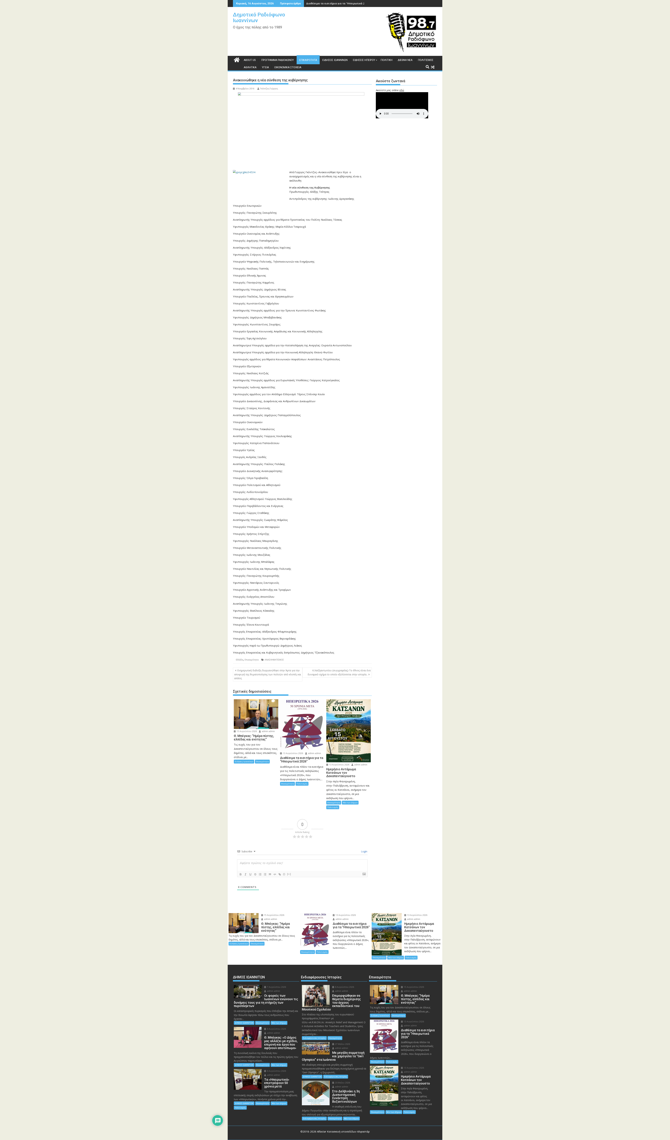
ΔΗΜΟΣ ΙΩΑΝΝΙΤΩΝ (244, 1022)
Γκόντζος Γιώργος (269, 88)
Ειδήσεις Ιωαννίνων (335, 60)
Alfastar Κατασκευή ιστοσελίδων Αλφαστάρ (343, 1131)
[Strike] (255, 874)
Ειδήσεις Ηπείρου (364, 60)
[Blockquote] (269, 874)
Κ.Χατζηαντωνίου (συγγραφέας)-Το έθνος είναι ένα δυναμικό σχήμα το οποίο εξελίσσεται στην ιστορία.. (339, 672)
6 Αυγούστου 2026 (276, 1028)
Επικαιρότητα (308, 60)
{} (284, 874)
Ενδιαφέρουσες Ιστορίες (314, 1038)
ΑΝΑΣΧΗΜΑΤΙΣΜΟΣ (274, 659)
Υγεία (265, 67)
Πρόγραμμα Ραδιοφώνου (277, 60)
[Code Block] (274, 874)
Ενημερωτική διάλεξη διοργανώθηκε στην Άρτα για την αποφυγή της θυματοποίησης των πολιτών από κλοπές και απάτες (267, 674)
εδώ (401, 90)
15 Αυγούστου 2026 (246, 731)
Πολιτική (386, 60)
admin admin (268, 731)
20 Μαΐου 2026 (342, 1082)
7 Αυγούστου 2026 (276, 987)
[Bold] (240, 874)
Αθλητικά (250, 67)
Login (363, 851)
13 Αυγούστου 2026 (292, 753)
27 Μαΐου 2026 (342, 1044)
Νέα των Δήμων (350, 802)
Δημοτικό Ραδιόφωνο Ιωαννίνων (259, 17)
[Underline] (250, 874)
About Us (250, 60)
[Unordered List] (265, 874)
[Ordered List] (260, 874)
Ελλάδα (239, 659)
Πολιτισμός (425, 60)
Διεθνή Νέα (405, 60)
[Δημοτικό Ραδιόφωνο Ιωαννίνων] (236, 59)
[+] (289, 874)
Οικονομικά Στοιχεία (287, 67)
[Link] (279, 874)
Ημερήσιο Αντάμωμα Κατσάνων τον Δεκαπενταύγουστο (341, 3)
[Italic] (245, 874)
